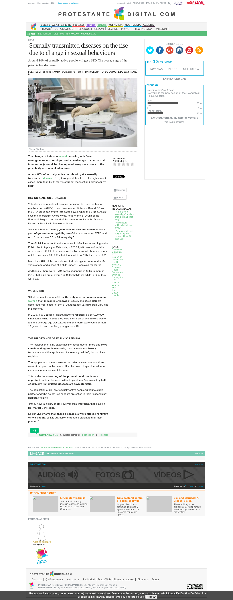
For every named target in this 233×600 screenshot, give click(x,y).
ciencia (31, 33)
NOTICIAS (156, 69)
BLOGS (172, 69)
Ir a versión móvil (124, 3)
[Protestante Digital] (116, 13)
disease (48, 178)
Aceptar (151, 596)
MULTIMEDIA (191, 69)
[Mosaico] (194, 3)
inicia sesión (63, 3)
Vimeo (200, 486)
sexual (63, 156)
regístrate (75, 3)
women (32, 300)
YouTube (189, 486)
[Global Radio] (179, 3)
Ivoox (44, 486)
